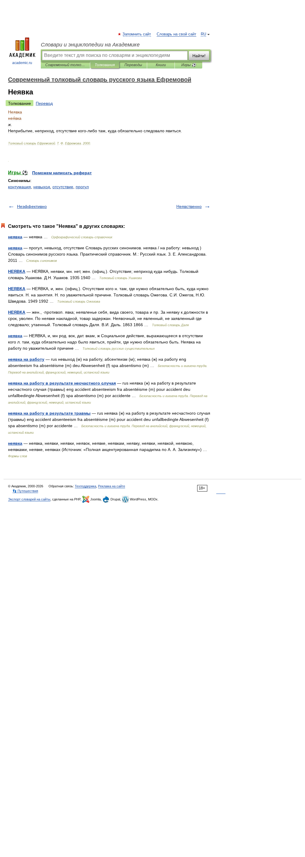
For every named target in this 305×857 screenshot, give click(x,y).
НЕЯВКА (16, 271)
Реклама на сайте (111, 486)
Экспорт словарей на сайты (29, 499)
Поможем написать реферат (62, 172)
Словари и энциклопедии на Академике (90, 45)
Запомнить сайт (137, 34)
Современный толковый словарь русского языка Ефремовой (65, 65)
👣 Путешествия (25, 491)
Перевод (44, 103)
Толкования (105, 65)
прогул (82, 186)
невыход (41, 186)
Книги (161, 65)
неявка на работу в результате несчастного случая (62, 383)
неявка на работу (26, 359)
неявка (15, 236)
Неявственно (189, 206)
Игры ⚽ (188, 65)
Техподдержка (85, 486)
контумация (19, 186)
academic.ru (22, 63)
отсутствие (62, 186)
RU (203, 34)
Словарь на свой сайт (176, 34)
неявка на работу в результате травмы (49, 413)
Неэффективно (32, 206)
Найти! (199, 55)
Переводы (133, 65)
